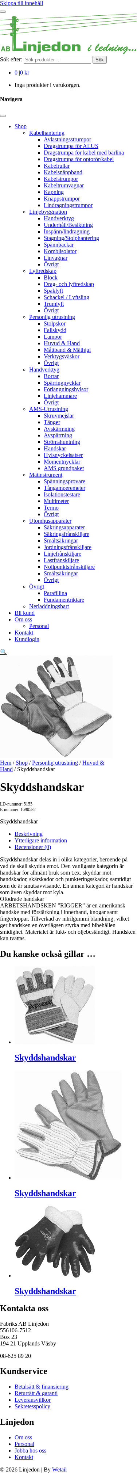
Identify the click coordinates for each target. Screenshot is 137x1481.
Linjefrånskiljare (62, 554)
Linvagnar (55, 258)
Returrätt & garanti (36, 1393)
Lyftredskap (42, 271)
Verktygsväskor (61, 356)
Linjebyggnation (48, 212)
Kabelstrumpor (61, 179)
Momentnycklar (62, 461)
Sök (99, 59)
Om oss (23, 619)
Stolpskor (55, 323)
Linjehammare (60, 396)
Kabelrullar (57, 166)
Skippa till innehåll (21, 3)
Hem (5, 762)
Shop (21, 126)
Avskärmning (59, 429)
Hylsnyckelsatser (63, 455)
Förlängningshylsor (66, 389)
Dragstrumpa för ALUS (71, 146)
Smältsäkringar (61, 540)
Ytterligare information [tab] (41, 840)
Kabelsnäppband (63, 172)
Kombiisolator (60, 251)
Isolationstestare (62, 494)
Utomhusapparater (50, 521)
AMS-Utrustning (48, 409)
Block (51, 277)
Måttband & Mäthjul (67, 350)
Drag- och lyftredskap (69, 284)
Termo (51, 508)
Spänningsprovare (64, 481)
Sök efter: (11, 59)
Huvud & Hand (62, 343)
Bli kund (25, 613)
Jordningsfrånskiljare (67, 547)
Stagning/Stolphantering (71, 238)
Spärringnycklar (62, 383)
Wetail (59, 1469)
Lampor (53, 337)
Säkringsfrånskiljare (66, 534)
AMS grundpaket (64, 468)
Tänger (52, 422)
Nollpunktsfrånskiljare (69, 567)
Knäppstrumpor (62, 198)
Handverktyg (59, 218)
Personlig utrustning (52, 317)
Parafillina (55, 593)
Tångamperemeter (64, 488)
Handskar (55, 448)
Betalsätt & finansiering (41, 1386)
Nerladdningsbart (49, 606)
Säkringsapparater (64, 527)
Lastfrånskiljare (61, 560)
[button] (3, 652)
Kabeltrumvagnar (64, 185)
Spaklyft (53, 291)
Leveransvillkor (33, 1400)
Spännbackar (59, 244)
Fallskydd (55, 330)
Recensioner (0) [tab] (33, 847)
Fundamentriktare (64, 600)
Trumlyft (54, 304)
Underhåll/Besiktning (68, 225)
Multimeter (56, 501)
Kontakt (24, 632)
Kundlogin (27, 639)
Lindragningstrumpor (68, 205)
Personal (39, 626)
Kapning (54, 192)
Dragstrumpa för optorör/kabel (79, 159)
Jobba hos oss (30, 1450)
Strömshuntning (62, 442)
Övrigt (51, 264)
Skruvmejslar (59, 415)
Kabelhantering (46, 133)
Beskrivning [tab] (29, 834)
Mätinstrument (45, 475)
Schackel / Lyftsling (66, 297)
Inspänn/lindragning (67, 231)
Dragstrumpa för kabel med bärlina (84, 152)
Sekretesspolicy (32, 1406)
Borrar (51, 376)
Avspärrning (58, 435)
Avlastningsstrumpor (67, 139)
